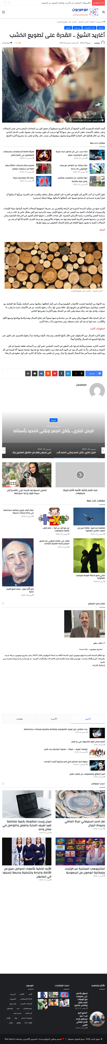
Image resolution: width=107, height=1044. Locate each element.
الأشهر (88, 718)
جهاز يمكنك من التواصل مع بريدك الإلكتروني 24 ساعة (73, 167)
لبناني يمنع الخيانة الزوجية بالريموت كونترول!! (90, 577)
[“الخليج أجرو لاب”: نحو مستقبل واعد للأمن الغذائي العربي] (97, 1019)
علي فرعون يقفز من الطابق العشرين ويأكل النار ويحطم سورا (53, 430)
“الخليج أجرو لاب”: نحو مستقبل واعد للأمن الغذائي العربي (81, 1019)
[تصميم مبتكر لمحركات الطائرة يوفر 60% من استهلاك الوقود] (43, 168)
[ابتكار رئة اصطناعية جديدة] (43, 181)
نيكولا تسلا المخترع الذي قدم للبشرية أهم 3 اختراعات (65, 762)
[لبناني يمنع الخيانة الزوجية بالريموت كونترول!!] (89, 555)
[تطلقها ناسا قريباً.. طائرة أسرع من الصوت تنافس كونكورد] (89, 516)
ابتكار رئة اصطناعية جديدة (23, 178)
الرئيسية (99, 22)
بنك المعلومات (89, 28)
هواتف (8, 1018)
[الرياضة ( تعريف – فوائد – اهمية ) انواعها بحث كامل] (97, 753)
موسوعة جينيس (26, 1018)
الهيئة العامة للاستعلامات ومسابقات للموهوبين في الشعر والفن (18, 153)
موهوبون (97, 43)
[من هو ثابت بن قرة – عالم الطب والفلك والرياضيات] (53, 516)
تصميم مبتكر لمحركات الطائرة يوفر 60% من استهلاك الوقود (19, 167)
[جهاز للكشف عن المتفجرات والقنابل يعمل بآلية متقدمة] (97, 181)
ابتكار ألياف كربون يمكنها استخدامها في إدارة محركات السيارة (18, 511)
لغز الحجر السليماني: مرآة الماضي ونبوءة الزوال (85, 823)
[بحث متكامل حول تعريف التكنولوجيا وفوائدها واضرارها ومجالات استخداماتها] (97, 733)
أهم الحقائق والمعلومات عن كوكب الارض (87, 774)
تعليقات (19, 718)
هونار (11, 1022)
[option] (53, 430)
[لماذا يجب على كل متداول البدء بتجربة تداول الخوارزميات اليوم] (97, 155)
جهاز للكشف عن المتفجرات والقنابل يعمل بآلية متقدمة (72, 179)
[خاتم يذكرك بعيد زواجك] (53, 1002)
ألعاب (30, 994)
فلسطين (10, 1008)
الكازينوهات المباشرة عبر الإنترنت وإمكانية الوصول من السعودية (85, 870)
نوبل (15, 1018)
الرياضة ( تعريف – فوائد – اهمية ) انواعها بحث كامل (65, 749)
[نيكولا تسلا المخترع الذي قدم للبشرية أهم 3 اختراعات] (97, 765)
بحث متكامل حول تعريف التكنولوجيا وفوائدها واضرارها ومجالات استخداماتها (55, 729)
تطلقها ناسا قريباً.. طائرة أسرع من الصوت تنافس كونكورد (91, 529)
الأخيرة (54, 718)
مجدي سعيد (17, 1013)
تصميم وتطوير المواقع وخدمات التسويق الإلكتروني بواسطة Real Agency (33, 1039)
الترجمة (12, 994)
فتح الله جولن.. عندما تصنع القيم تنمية (20, 590)
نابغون (68, 28)
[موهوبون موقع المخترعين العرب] (85, 12)
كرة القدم (28, 1013)
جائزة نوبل (12, 1004)
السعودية (13, 999)
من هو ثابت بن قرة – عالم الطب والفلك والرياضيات (56, 529)
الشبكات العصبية (26, 1004)
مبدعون (77, 28)
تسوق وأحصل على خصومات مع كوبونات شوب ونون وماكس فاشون (80, 999)
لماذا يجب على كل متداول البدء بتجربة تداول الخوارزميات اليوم (71, 153)
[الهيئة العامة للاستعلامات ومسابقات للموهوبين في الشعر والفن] (43, 155)
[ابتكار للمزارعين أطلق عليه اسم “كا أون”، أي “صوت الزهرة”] (43, 1004)
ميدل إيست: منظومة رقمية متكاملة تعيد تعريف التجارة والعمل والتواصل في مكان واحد (27, 825)
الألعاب (21, 994)
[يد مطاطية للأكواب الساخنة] (43, 995)
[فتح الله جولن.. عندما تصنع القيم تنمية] (18, 562)
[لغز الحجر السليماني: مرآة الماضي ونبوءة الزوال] (80, 804)
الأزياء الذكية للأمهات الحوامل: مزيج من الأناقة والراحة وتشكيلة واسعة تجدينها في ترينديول (27, 872)
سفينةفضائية (27, 1008)
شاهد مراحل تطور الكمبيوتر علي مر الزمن (88, 741)
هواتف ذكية (28, 1022)
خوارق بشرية (53, 417)
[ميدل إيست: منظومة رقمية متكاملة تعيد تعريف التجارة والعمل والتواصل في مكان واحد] (26, 804)
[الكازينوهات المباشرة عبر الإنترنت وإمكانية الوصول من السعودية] (80, 851)
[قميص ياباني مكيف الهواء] (64, 1003)
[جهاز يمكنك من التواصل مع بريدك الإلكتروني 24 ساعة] (97, 168)
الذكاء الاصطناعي (26, 999)
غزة (18, 1008)
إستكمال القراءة (98, 665)
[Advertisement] (53, 690)
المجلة (92, 22)
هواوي (18, 1022)
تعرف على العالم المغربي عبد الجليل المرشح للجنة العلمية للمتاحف (54, 542)
